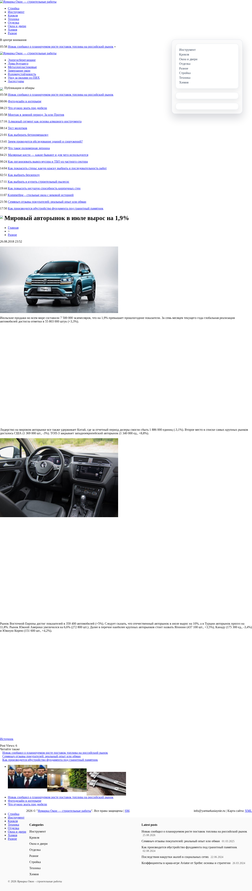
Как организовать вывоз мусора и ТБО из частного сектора (48, 161)
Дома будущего (18, 63)
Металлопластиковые (22, 67)
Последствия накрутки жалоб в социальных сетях (175, 857)
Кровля (13, 15)
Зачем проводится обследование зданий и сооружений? (45, 141)
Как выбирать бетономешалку (28, 134)
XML (248, 810)
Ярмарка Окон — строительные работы (64, 810)
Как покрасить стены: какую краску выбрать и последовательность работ (57, 168)
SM (127, 810)
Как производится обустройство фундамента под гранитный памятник (55, 208)
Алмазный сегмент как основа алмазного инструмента (45, 121)
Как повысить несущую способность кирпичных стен (44, 188)
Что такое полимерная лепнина (29, 148)
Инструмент (16, 12)
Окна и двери (17, 26)
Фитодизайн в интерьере (24, 101)
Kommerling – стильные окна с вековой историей (41, 195)
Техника (13, 19)
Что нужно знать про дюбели (27, 108)
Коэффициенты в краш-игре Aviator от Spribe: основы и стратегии (186, 863)
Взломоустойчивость (22, 74)
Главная (13, 227)
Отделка (13, 22)
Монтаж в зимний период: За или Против (36, 114)
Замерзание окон (19, 70)
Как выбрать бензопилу (24, 175)
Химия (12, 29)
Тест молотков (17, 128)
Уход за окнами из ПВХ (24, 77)
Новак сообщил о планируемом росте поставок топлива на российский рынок (60, 46)
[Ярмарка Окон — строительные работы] (28, 1)
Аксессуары (16, 81)
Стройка (13, 8)
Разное (12, 33)
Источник (6, 739)
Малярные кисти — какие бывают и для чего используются (48, 155)
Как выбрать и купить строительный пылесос (38, 181)
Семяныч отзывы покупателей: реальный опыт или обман (47, 201)
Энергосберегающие (22, 60)
